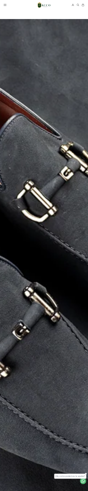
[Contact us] (83, 481)
